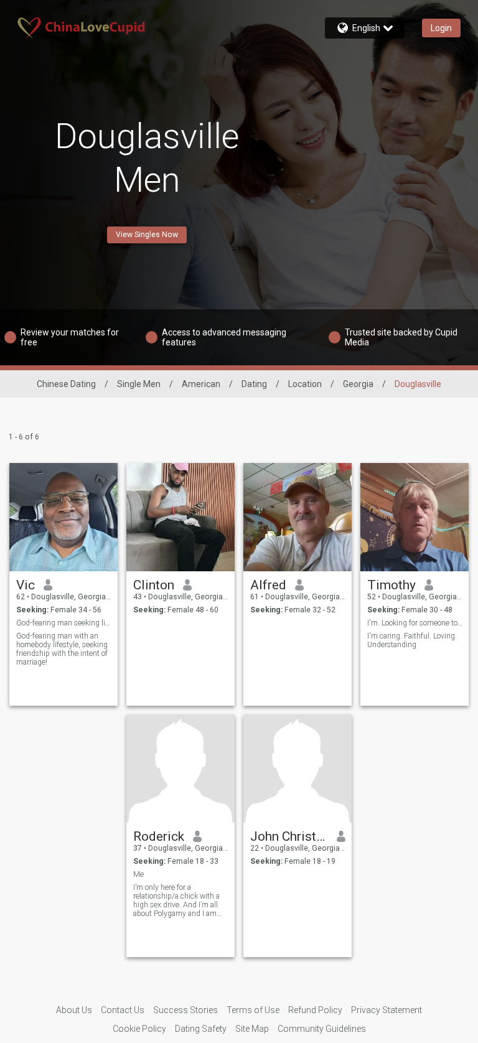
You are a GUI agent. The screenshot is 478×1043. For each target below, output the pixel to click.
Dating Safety (201, 1029)
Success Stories (185, 1010)
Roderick (158, 836)
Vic (25, 585)
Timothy (391, 585)
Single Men (139, 384)
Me (138, 874)
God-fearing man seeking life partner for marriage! (63, 623)
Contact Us (122, 1010)
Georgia (358, 384)
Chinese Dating (66, 384)
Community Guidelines (322, 1029)
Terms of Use (253, 1010)
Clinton (153, 585)
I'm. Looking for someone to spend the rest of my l (414, 623)
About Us (74, 1010)
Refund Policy (315, 1010)
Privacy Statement (386, 1010)
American (201, 384)
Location (305, 384)
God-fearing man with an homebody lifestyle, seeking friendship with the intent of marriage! (62, 649)
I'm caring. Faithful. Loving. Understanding (412, 640)
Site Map (252, 1029)
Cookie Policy (139, 1029)
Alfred (268, 585)
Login (441, 28)
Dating (254, 384)
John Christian (289, 836)
